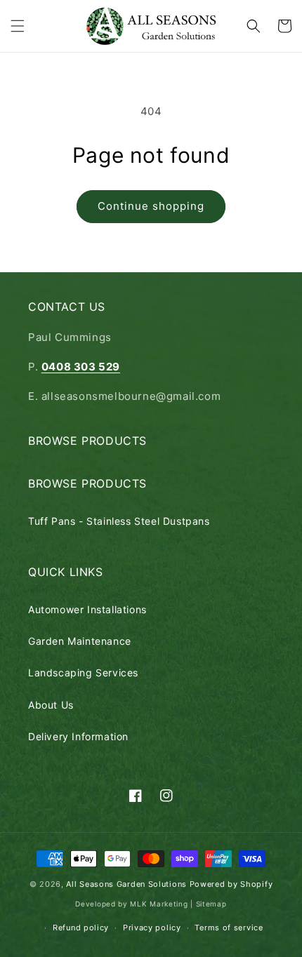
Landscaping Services (83, 672)
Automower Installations (87, 609)
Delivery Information (78, 736)
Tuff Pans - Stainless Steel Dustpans (119, 521)
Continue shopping (151, 206)
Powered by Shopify (231, 884)
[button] (17, 26)
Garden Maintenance (79, 641)
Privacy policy (152, 927)
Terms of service (229, 927)
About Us (51, 705)
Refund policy (81, 927)
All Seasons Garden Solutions (126, 884)
